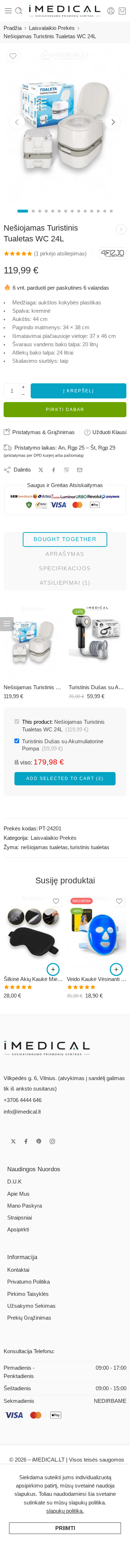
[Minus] (23, 394)
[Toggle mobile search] (19, 11)
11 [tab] (91, 217)
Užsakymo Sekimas (31, 1306)
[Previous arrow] (17, 122)
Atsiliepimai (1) (65, 583)
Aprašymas (65, 554)
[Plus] (23, 387)
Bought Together (65, 539)
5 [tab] (52, 217)
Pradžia (13, 28)
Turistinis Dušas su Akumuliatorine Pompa (97, 687)
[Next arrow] (113, 122)
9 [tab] (78, 217)
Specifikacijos (65, 568)
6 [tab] (59, 217)
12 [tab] (98, 217)
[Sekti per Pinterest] (39, 1141)
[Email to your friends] (80, 470)
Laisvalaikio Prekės (52, 28)
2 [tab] (33, 217)
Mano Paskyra (24, 1206)
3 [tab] (39, 217)
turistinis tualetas (89, 847)
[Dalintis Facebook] (53, 470)
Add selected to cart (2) (65, 778)
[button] (53, 969)
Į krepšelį (78, 390)
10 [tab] (85, 217)
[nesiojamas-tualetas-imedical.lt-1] (65, 125)
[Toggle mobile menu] (8, 10)
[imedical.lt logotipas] (47, 1048)
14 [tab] (111, 217)
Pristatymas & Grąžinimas (43, 432)
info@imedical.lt (22, 1112)
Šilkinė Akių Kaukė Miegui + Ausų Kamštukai (33, 979)
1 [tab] (23, 217)
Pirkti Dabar (65, 409)
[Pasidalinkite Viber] (66, 470)
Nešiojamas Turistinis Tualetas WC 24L (32, 687)
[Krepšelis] (122, 10)
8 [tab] (72, 217)
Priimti (65, 1528)
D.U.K (14, 1182)
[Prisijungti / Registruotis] (111, 10)
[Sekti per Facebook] (26, 1141)
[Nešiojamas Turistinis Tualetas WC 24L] (32, 641)
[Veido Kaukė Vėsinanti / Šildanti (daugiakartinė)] (96, 932)
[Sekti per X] (13, 1141)
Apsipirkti (18, 1229)
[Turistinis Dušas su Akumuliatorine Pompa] (97, 641)
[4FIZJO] (113, 253)
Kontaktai (18, 1270)
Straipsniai (19, 1218)
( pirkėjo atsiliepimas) (60, 254)
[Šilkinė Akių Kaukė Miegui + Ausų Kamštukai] (121, 229)
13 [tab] (104, 217)
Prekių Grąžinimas (29, 1318)
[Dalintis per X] (41, 470)
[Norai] (13, 56)
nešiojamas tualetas (44, 847)
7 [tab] (65, 217)
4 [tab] (46, 217)
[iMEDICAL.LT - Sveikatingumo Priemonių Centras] (65, 11)
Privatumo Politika (28, 1282)
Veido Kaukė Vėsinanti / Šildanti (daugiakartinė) (96, 979)
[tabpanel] (65, 127)
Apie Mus (18, 1194)
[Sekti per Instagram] (52, 1141)
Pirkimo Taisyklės (28, 1294)
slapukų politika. (65, 1511)
